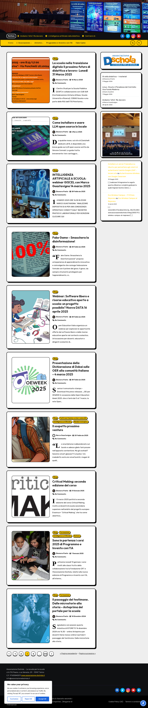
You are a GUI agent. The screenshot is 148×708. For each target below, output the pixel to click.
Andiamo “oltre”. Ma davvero (113, 100)
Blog (55, 58)
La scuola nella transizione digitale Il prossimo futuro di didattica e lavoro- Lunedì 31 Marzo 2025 (71, 68)
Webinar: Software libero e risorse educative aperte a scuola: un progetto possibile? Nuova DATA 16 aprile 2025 (70, 303)
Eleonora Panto (62, 80)
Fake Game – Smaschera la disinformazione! (70, 239)
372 (45, 654)
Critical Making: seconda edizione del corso (69, 483)
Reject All (28, 699)
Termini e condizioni (133, 702)
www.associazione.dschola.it (33, 675)
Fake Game (81, 43)
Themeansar (12, 705)
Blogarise (66, 702)
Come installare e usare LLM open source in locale (69, 124)
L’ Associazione (23, 43)
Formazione (64, 532)
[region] (28, 692)
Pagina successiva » (87, 654)
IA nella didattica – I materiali (114, 77)
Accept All (42, 699)
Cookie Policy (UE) (116, 702)
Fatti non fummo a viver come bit (73, 418)
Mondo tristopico (81, 422)
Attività (38, 43)
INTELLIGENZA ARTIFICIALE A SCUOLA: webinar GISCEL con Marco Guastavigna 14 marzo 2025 (71, 180)
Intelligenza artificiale (62, 422)
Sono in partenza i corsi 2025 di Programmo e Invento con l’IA (68, 544)
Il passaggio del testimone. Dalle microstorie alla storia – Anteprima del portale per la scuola (70, 605)
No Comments (60, 83)
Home (10, 43)
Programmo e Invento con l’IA (59, 43)
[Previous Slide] (107, 135)
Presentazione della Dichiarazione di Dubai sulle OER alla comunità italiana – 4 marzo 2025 (70, 368)
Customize (14, 699)
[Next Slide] (134, 135)
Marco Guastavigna (63, 435)
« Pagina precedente (68, 654)
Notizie (77, 536)
